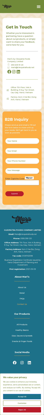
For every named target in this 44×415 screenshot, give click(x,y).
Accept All (22, 397)
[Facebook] (14, 362)
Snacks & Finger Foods (22, 341)
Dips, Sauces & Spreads (22, 336)
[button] (39, 6)
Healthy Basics (22, 330)
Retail (22, 293)
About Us (22, 287)
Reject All (22, 410)
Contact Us (22, 304)
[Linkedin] (18, 72)
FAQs (22, 299)
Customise (22, 403)
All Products (22, 324)
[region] (22, 394)
